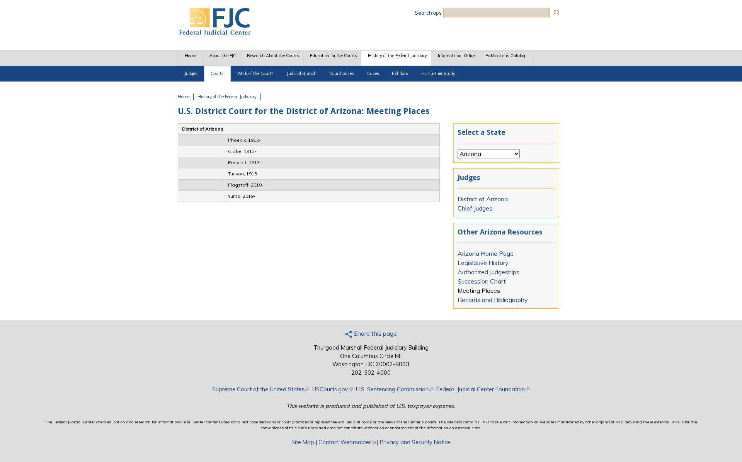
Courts (217, 73)
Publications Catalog (505, 55)
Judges (190, 73)
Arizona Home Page (486, 253)
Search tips (428, 13)
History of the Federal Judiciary (397, 55)
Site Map (302, 442)
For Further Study (438, 73)
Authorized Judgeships (488, 272)
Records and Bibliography (493, 300)
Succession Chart (482, 281)
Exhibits (400, 73)
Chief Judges (475, 208)
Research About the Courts (273, 55)
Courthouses (341, 73)
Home (190, 55)
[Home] (214, 33)
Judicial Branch (302, 73)
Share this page (374, 333)
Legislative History (483, 263)
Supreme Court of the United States (260, 389)
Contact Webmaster (347, 442)
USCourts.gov (332, 389)
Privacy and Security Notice (415, 442)
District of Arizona (483, 199)
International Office (456, 55)
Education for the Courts (333, 55)
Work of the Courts (255, 73)
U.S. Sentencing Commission (394, 389)
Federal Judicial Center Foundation (482, 389)
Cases (373, 73)
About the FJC (222, 55)
